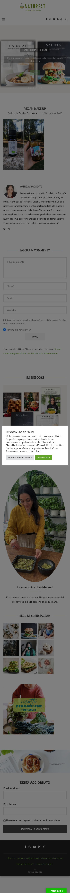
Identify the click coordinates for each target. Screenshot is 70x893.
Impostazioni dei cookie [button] (20, 457)
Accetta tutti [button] (43, 457)
